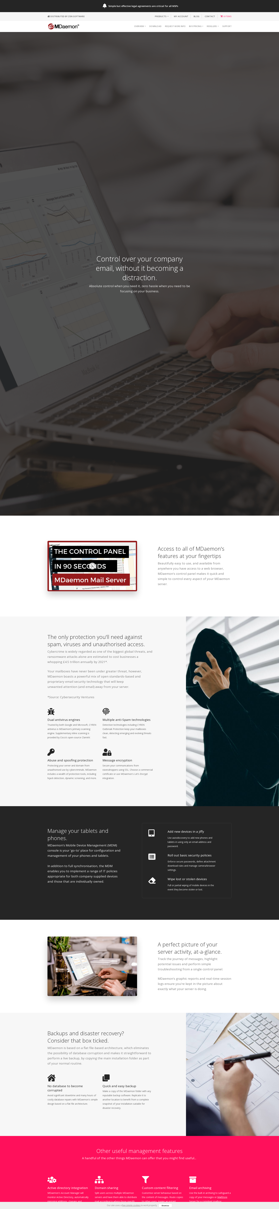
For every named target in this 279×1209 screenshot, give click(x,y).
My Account (181, 16)
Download (155, 26)
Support (227, 26)
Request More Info (175, 26)
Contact (210, 16)
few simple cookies (131, 1205)
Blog (196, 16)
